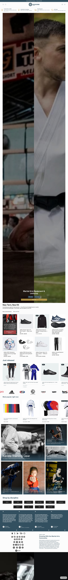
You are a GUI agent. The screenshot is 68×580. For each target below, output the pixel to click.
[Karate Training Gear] (23, 442)
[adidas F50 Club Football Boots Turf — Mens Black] (50, 372)
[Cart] (64, 4)
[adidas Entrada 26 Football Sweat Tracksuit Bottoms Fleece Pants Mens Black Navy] (11, 372)
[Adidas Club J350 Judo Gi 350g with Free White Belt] (30, 408)
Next (66, 372)
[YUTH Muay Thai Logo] (28, 392)
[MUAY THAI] (56, 478)
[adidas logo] (60, 392)
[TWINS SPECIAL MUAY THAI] (39, 392)
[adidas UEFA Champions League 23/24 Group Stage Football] (10, 344)
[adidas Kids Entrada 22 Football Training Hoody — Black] (42, 321)
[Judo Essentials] (11, 478)
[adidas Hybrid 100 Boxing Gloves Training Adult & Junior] (50, 408)
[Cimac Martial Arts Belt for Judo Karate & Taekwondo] (11, 408)
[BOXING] (56, 435)
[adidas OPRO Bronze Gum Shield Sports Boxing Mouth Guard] (26, 344)
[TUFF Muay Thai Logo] (18, 392)
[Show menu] (3, 4)
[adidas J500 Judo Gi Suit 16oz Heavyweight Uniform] (30, 372)
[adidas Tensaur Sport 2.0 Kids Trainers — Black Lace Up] (26, 321)
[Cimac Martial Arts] (7, 392)
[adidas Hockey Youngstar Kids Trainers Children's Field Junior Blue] (58, 321)
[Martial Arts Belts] (56, 453)
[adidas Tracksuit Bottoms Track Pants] (58, 344)
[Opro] (50, 392)
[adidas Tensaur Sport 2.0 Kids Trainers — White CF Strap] (42, 344)
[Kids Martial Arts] (34, 478)
